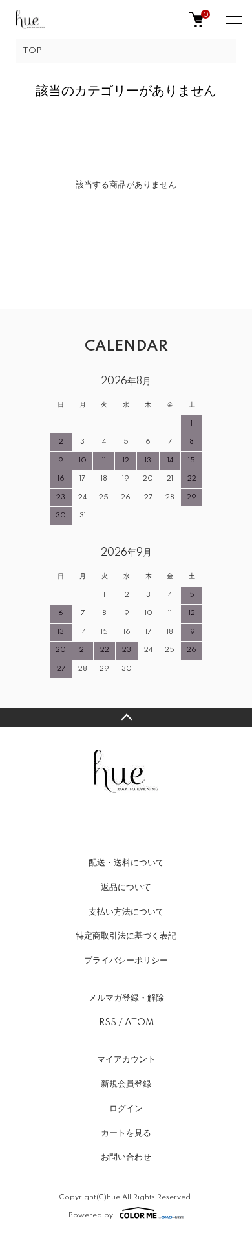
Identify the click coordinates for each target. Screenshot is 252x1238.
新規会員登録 (126, 1084)
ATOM (139, 1022)
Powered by (90, 1215)
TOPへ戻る (126, 717)
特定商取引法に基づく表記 (126, 935)
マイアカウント (126, 1059)
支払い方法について (126, 912)
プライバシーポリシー (126, 960)
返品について (126, 887)
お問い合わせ (126, 1157)
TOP (32, 51)
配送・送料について (126, 862)
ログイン (126, 1108)
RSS (107, 1022)
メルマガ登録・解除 (126, 998)
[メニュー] (232, 19)
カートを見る (126, 1133)
